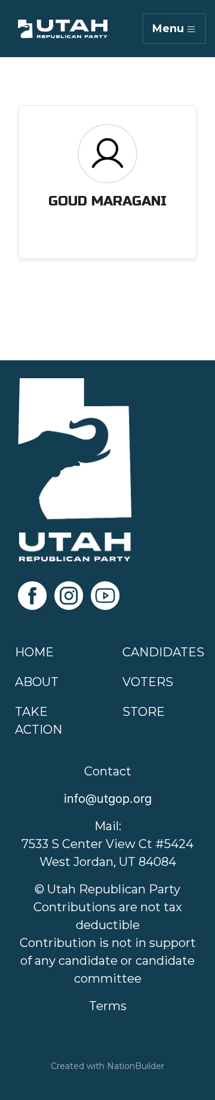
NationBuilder (135, 1066)
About (37, 682)
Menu (168, 28)
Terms (108, 1006)
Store (143, 712)
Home (34, 652)
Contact (107, 771)
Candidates (163, 652)
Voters (147, 682)
